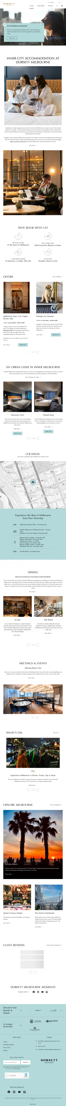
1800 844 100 (41, 1046)
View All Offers (56, 277)
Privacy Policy (7, 1047)
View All (55, 733)
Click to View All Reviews (54, 945)
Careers (5, 1041)
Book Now (33, 1104)
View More (32, 145)
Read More (33, 785)
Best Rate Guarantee (8, 1044)
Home (32, 6)
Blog (33, 771)
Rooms (50, 6)
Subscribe (25, 1062)
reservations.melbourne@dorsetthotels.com (49, 1049)
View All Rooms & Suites (32, 377)
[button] (37, 352)
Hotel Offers (41, 6)
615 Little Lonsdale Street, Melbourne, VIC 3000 (49, 1042)
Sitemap (5, 1050)
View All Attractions (55, 805)
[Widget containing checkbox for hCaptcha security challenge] (17, 1075)
